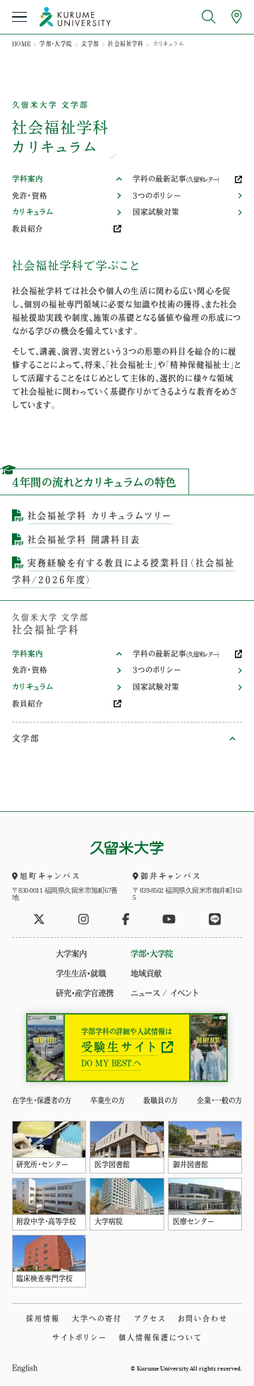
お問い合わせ (203, 1319)
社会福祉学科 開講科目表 (84, 539)
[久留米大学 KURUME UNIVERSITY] (75, 17)
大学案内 (71, 954)
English (24, 1368)
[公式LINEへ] (215, 919)
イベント (184, 993)
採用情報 (43, 1319)
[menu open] (19, 17)
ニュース (145, 993)
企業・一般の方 (219, 1101)
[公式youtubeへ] (169, 919)
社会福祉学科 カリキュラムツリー (100, 515)
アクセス (150, 1319)
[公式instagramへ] (83, 919)
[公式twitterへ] (39, 919)
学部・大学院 (56, 43)
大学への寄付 (97, 1319)
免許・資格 (29, 195)
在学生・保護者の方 (41, 1101)
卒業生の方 (107, 1101)
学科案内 (27, 178)
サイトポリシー (79, 1338)
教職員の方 (160, 1101)
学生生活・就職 (81, 973)
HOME (21, 43)
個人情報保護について (160, 1338)
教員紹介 (27, 228)
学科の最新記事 (176, 178)
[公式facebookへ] (126, 919)
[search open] (208, 16)
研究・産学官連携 (85, 993)
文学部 (90, 43)
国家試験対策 (156, 211)
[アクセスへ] (236, 16)
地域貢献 (146, 973)
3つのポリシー (157, 195)
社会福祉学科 (125, 43)
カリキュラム (32, 211)
